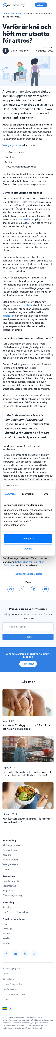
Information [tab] (28, 494)
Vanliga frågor (10, 864)
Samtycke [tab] (10, 494)
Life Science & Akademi (15, 912)
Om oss (6, 924)
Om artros (8, 869)
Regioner (7, 890)
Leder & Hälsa (16, 13)
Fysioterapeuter (11, 881)
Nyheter (7, 928)
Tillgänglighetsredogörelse (13, 994)
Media (5, 942)
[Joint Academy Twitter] (34, 953)
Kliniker (6, 854)
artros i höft (26, 305)
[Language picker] (6, 1009)
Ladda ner (41, 5)
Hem (4, 13)
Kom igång (28, 663)
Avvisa (28, 548)
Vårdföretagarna (9, 989)
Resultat (7, 907)
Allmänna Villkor (9, 974)
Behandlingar (10, 850)
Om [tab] (46, 494)
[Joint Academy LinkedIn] (15, 953)
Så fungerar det (11, 845)
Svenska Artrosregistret (12, 984)
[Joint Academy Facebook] (6, 953)
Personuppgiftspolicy (11, 969)
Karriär (6, 938)
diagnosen (8, 315)
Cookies (5, 999)
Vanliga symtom (11, 145)
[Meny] (51, 4)
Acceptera (28, 538)
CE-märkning (8, 979)
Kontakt (7, 933)
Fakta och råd (10, 859)
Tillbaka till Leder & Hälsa (28, 573)
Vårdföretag (9, 885)
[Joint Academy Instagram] (25, 953)
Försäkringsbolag (12, 895)
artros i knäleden (25, 219)
